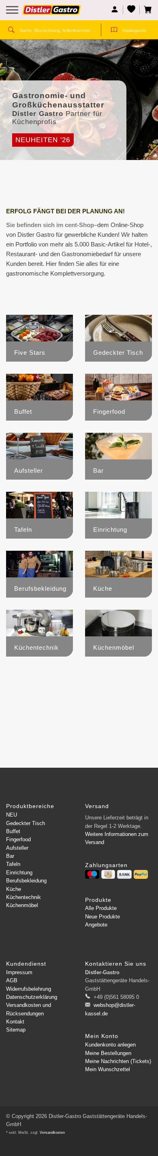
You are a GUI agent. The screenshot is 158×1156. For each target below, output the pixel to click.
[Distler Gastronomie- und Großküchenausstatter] (51, 13)
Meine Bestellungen (108, 1053)
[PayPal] (141, 874)
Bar (10, 856)
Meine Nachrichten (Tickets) (118, 1061)
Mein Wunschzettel (107, 1069)
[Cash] (108, 874)
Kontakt (15, 1022)
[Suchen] (11, 31)
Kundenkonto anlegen (110, 1045)
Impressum (19, 972)
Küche (13, 889)
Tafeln (13, 864)
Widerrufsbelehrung (28, 989)
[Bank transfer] (124, 874)
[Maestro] (92, 874)
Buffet (13, 831)
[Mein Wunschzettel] (131, 10)
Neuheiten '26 (42, 140)
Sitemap (16, 1030)
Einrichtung (19, 873)
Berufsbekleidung (26, 881)
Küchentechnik (23, 897)
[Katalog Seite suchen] (114, 31)
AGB (11, 980)
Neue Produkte (102, 917)
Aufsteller (17, 848)
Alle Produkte (101, 908)
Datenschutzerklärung (31, 997)
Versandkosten (52, 1133)
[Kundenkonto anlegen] (115, 10)
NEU (11, 815)
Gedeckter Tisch (25, 823)
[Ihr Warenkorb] (146, 10)
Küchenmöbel (22, 905)
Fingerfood (18, 839)
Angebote (96, 925)
